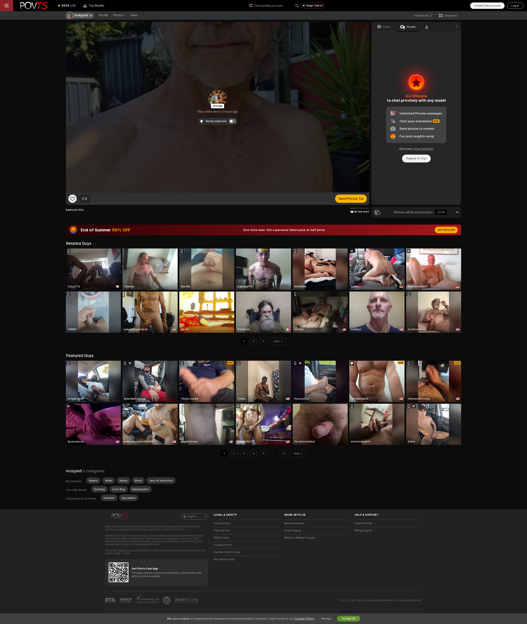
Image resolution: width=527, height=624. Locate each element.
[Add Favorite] (72, 199)
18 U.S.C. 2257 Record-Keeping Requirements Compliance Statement (380, 600)
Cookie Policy (304, 618)
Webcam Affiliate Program (299, 537)
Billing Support (363, 530)
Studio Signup (292, 530)
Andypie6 (74, 471)
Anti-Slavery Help (224, 559)
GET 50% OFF (446, 230)
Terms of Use (222, 530)
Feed (134, 15)
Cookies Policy (223, 545)
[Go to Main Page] (33, 5)
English (191, 516)
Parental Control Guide (227, 552)
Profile (103, 15)
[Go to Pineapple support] (167, 600)
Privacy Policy (222, 523)
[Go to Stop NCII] (187, 600)
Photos (119, 15)
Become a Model (294, 523)
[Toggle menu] (6, 5)
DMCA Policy (221, 537)
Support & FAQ (363, 523)
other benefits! (423, 148)
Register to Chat (416, 158)
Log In (515, 5)
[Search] (297, 5)
